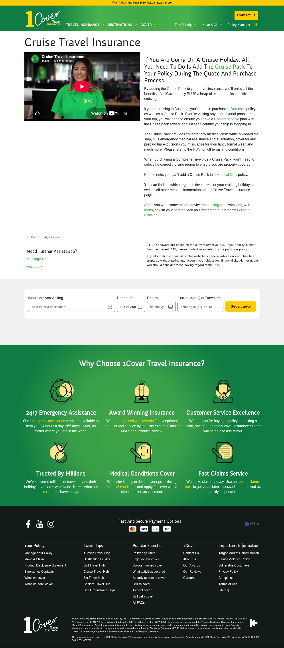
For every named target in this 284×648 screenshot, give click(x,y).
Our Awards (191, 565)
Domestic (238, 109)
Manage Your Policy (38, 553)
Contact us (246, 15)
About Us (189, 559)
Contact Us (191, 553)
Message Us (36, 259)
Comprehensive (226, 119)
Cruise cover (141, 584)
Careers (189, 577)
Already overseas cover (149, 577)
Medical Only (227, 175)
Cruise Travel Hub (96, 571)
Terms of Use (228, 584)
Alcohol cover (142, 590)
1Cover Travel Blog (97, 553)
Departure (125, 298)
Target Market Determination (239, 553)
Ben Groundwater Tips (99, 590)
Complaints (226, 577)
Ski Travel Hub (94, 577)
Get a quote (241, 306)
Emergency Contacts (39, 571)
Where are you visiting (45, 298)
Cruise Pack (230, 66)
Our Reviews (192, 571)
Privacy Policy (228, 571)
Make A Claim (212, 25)
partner (179, 210)
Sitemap (224, 590)
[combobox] (69, 307)
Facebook (34, 266)
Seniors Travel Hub (97, 584)
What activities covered (149, 571)
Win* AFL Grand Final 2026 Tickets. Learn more (142, 2)
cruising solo (217, 205)
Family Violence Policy (234, 559)
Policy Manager (239, 25)
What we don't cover (38, 584)
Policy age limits (144, 553)
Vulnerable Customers (234, 565)
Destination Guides (97, 559)
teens (148, 210)
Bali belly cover (143, 596)
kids (239, 205)
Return (152, 298)
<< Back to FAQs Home (43, 237)
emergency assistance (48, 421)
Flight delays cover (146, 559)
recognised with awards (135, 421)
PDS (197, 149)
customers (51, 492)
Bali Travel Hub (94, 565)
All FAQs (139, 602)
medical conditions (121, 487)
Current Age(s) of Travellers (199, 298)
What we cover (34, 577)
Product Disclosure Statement (45, 565)
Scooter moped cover (148, 565)
